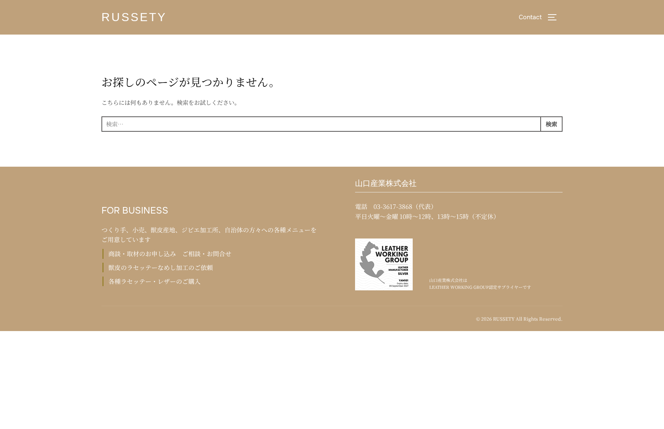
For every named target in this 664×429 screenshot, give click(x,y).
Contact (530, 17)
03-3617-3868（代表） (405, 206)
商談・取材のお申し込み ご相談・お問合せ (169, 253)
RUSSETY (134, 17)
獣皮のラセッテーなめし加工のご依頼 (160, 267)
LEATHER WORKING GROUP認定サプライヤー (476, 287)
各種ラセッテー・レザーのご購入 (154, 281)
